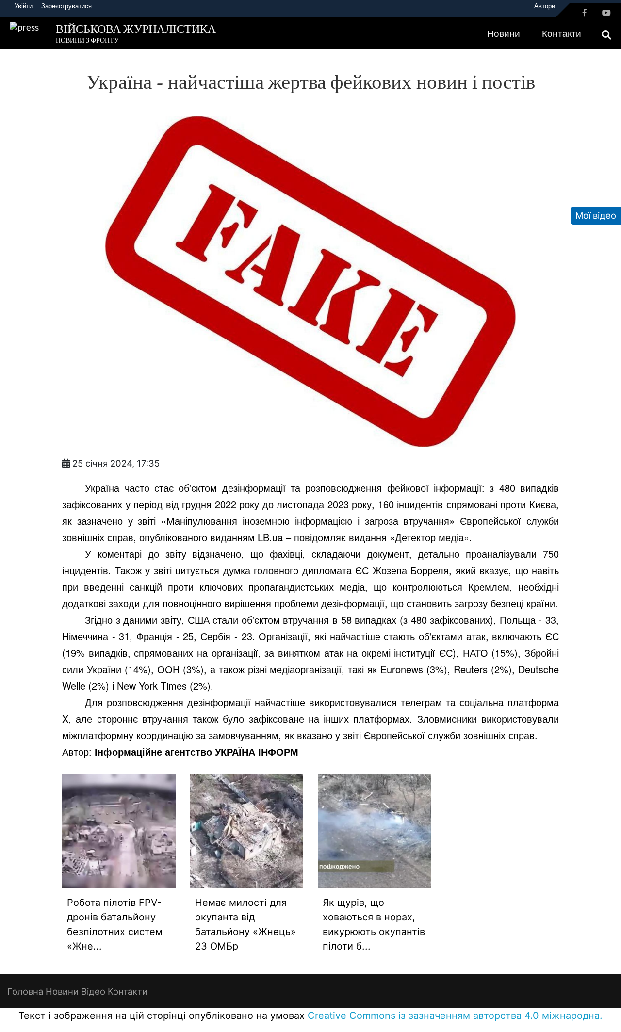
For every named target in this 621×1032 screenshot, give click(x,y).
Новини (503, 33)
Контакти (561, 33)
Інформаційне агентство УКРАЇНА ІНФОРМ (196, 751)
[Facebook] (584, 12)
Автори (544, 6)
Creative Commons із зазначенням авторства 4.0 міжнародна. (455, 1015)
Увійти (24, 6)
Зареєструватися (66, 6)
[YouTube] (606, 12)
